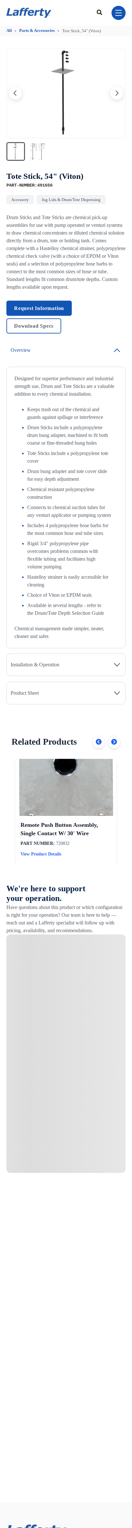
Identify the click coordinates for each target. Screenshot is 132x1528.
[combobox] (100, 12)
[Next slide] (116, 93)
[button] (15, 151)
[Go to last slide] (15, 93)
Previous (98, 742)
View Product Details (41, 854)
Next (114, 742)
